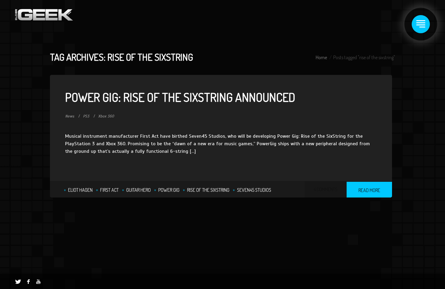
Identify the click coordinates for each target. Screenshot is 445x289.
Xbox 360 (106, 116)
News (69, 116)
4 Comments (326, 189)
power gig (169, 190)
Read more (369, 190)
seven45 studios (254, 190)
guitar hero (138, 190)
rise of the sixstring (208, 190)
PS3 (86, 116)
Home (321, 57)
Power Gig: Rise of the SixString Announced (180, 96)
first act (109, 190)
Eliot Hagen (80, 190)
